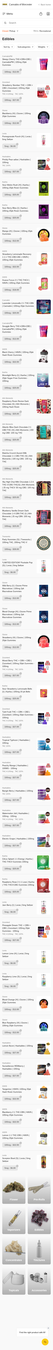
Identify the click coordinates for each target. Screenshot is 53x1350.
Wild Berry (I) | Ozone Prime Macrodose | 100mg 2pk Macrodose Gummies (14, 588)
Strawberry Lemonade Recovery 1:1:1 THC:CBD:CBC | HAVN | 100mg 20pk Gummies (16, 257)
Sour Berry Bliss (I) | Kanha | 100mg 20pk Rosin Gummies (15, 209)
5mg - (10, 146)
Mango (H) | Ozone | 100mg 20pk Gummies (17, 232)
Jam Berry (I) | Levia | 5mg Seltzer (17, 905)
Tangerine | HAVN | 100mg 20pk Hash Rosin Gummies (16, 1090)
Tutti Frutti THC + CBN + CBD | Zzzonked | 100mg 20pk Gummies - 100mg (18, 715)
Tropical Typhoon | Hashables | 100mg (16, 741)
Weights (41, 47)
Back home (46, 4)
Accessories (39, 1290)
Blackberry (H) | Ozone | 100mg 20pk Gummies (16, 114)
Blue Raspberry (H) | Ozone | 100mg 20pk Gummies (15, 1024)
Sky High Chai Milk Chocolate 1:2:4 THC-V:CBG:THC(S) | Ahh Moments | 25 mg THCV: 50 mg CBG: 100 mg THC (18, 486)
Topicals (14, 1290)
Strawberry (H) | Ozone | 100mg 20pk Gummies (16, 638)
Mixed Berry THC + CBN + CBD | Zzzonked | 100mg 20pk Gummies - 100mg (18, 663)
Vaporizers (13, 1229)
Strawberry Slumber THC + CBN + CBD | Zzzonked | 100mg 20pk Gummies (17, 88)
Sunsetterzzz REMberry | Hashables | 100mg (13, 1067)
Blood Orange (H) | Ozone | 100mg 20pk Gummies (18, 1001)
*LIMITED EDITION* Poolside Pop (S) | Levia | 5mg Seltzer (17, 564)
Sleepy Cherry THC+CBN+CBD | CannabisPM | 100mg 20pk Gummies (16, 62)
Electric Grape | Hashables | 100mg (18, 839)
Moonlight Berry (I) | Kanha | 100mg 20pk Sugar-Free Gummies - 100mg (18, 378)
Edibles (39, 1229)
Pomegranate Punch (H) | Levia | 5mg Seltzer (17, 137)
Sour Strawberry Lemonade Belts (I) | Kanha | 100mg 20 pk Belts (17, 690)
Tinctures (39, 1260)
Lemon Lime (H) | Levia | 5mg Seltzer (15, 954)
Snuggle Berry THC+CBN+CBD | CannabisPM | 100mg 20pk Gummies (16, 329)
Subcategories (24, 47)
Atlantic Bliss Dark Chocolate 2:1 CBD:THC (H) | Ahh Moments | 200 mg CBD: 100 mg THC (17, 430)
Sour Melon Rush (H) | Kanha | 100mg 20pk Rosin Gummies (16, 186)
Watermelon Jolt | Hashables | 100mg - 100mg (15, 814)
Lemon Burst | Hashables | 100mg (17, 1046)
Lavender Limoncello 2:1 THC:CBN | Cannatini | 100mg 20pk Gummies (18, 304)
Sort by (7, 47)
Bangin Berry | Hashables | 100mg (17, 791)
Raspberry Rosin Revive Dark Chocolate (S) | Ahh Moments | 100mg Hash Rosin (16, 404)
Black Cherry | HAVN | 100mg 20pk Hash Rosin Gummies (17, 353)
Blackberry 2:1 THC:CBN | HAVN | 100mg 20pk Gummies (17, 1113)
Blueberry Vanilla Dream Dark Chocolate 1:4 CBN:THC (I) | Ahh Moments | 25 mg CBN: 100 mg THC (17, 514)
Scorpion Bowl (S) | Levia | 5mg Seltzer (16, 1159)
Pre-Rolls (39, 1199)
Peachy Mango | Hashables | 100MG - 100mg (15, 766)
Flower (14, 1199)
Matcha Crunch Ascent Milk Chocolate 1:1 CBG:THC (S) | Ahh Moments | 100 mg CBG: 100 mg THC (17, 457)
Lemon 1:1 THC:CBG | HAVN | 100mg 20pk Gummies (15, 1136)
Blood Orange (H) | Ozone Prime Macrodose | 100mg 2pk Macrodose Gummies (17, 614)
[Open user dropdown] (48, 13)
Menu (10, 13)
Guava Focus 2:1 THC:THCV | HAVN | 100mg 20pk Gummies (16, 281)
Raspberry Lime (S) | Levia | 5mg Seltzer (17, 978)
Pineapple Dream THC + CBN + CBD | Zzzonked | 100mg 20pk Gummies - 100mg (16, 928)
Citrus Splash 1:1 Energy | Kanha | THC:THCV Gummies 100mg (17, 860)
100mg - (12, 72)
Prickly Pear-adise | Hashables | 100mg (16, 161)
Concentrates (14, 1260)
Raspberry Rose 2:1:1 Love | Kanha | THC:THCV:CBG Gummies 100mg (18, 883)
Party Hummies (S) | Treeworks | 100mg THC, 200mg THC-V (16, 540)
